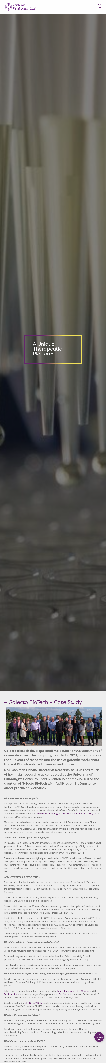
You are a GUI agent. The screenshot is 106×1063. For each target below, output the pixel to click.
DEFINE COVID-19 (33, 1002)
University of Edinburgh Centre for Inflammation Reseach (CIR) (66, 813)
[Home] (20, 6)
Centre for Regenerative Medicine (73, 991)
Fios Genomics (66, 994)
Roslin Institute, (11, 994)
